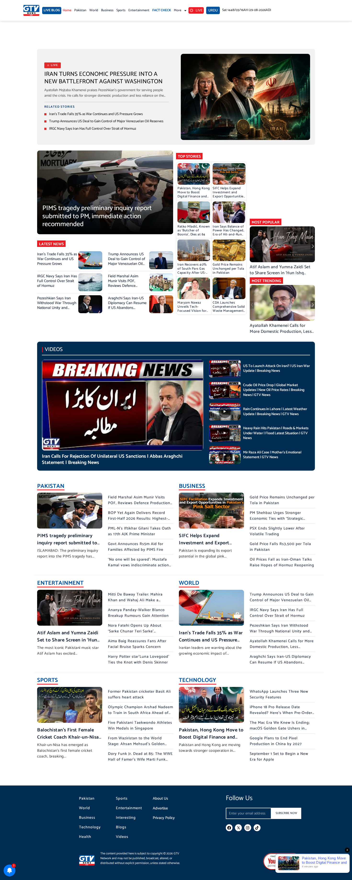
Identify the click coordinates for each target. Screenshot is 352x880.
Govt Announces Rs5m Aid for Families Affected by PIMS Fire (135, 547)
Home (67, 10)
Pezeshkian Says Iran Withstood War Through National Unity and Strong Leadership (56, 305)
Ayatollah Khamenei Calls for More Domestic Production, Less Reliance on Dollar (281, 331)
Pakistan (80, 10)
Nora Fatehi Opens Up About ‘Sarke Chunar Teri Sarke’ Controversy (134, 631)
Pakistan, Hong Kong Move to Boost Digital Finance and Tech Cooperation (193, 194)
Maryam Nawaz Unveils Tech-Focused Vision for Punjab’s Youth (191, 308)
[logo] (31, 10)
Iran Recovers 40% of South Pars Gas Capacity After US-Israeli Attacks (192, 270)
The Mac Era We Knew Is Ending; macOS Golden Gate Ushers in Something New (280, 728)
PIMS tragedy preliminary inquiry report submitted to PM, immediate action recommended (97, 216)
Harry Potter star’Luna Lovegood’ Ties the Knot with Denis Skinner (138, 659)
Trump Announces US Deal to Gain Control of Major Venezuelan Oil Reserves (106, 121)
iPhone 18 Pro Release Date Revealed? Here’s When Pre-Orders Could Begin (282, 713)
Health (85, 837)
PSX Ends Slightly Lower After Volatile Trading (277, 531)
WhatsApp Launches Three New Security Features (279, 694)
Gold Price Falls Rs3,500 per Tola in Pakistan (280, 547)
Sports (120, 10)
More (177, 10)
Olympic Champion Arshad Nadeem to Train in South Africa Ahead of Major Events (140, 713)
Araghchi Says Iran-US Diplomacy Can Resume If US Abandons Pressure (127, 305)
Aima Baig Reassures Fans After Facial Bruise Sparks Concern (137, 644)
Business (107, 10)
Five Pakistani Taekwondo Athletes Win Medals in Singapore (140, 725)
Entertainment (138, 10)
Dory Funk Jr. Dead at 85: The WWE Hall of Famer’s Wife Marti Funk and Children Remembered (140, 760)
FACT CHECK (161, 10)
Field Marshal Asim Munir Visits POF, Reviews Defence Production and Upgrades (123, 286)
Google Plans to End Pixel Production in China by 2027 (276, 741)
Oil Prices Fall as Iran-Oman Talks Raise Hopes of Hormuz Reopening (282, 562)
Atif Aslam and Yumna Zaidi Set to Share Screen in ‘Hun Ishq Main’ (280, 273)
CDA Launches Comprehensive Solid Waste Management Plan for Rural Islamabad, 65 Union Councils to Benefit (229, 313)
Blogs (121, 827)
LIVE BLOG (52, 10)
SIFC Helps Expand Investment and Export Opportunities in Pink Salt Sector (229, 194)
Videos (122, 837)
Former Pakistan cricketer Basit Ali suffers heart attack (139, 694)
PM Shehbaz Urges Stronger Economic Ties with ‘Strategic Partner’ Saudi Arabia (276, 519)
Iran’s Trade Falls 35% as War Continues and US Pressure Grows (96, 114)
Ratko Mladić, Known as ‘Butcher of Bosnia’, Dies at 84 (193, 231)
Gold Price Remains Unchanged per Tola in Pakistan (228, 269)
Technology (90, 827)
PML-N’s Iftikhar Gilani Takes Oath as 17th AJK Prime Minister (139, 531)
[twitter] (238, 827)
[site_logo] (89, 860)
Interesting (126, 817)
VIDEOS (54, 349)
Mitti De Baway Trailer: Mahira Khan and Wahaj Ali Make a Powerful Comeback (135, 600)
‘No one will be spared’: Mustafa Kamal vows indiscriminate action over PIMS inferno (138, 565)
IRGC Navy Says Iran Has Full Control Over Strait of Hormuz (92, 129)
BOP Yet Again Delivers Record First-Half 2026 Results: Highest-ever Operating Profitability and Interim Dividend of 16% (138, 521)
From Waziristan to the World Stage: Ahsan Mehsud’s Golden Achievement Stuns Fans (136, 744)
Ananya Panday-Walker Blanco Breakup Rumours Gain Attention (138, 613)
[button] (313, 246)
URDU (213, 10)
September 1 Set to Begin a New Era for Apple (279, 757)
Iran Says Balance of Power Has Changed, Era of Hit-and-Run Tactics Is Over (228, 232)
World (93, 10)
